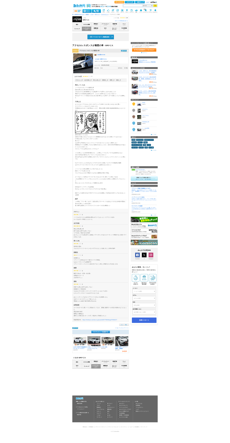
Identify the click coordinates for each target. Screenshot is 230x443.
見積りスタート (144, 320)
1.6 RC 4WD (104, 347)
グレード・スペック (115, 29)
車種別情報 (79, 403)
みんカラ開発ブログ (124, 411)
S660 (144, 145)
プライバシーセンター (113, 426)
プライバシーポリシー (100, 426)
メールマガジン (139, 407)
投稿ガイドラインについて (142, 411)
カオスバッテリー (149, 140)
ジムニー (140, 142)
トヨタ (91, 14)
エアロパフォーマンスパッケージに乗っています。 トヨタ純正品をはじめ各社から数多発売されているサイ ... (144, 209)
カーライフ (109, 417)
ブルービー (134, 147)
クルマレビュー (105, 14)
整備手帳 (115, 24)
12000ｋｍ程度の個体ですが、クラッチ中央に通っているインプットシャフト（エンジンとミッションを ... (144, 200)
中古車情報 (124, 29)
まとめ (108, 415)
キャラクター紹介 (123, 417)
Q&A (105, 29)
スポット (99, 411)
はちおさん (145, 109)
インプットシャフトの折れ (138, 197)
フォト (124, 24)
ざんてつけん (145, 115)
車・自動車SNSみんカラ (78, 14)
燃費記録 (96, 29)
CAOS (133, 140)
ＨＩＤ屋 (151, 147)
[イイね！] (124, 50)
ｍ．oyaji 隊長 (145, 128)
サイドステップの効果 (137, 206)
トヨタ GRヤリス (143, 60)
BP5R (143, 102)
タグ (108, 413)
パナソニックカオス (137, 145)
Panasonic (134, 142)
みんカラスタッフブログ (125, 409)
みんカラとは (139, 403)
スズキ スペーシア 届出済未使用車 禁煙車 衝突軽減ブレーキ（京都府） (147, 78)
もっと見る (154, 134)
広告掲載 (136, 426)
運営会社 (85, 426)
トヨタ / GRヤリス (101, 59)
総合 (77, 24)
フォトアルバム (100, 409)
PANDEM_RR (145, 122)
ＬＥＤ (148, 145)
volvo (146, 147)
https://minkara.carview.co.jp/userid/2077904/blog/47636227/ (99, 319)
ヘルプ (147, 2)
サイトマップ (144, 426)
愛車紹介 (96, 24)
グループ (99, 413)
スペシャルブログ (123, 407)
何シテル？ (109, 403)
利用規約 (91, 426)
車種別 (87, 14)
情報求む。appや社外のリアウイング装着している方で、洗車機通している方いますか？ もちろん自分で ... (144, 191)
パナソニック (140, 140)
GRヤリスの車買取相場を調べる (121, 20)
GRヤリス (97, 14)
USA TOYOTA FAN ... (141, 169)
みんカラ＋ (122, 403)
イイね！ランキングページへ (122, 328)
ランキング (77, 28)
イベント (99, 403)
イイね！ (99, 415)
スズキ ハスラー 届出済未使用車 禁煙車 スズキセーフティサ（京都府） (147, 92)
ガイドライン (124, 426)
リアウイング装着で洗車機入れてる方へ (141, 188)
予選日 (145, 142)
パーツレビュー (105, 24)
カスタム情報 (86, 24)
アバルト (141, 147)
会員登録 (138, 405)
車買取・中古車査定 (124, 415)
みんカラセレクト (123, 405)
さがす (108, 405)
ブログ (98, 405)
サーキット (99, 417)
